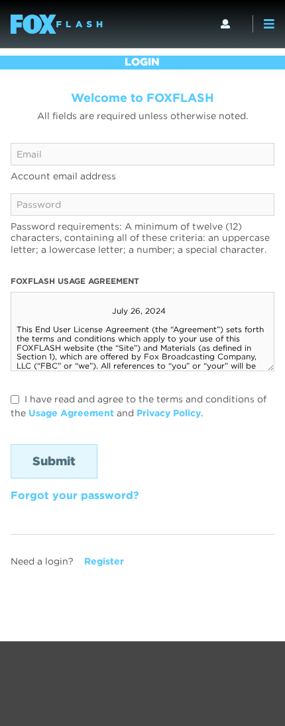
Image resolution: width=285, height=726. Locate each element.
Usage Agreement (71, 413)
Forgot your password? (75, 495)
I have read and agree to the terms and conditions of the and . (138, 406)
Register (104, 561)
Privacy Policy (169, 413)
